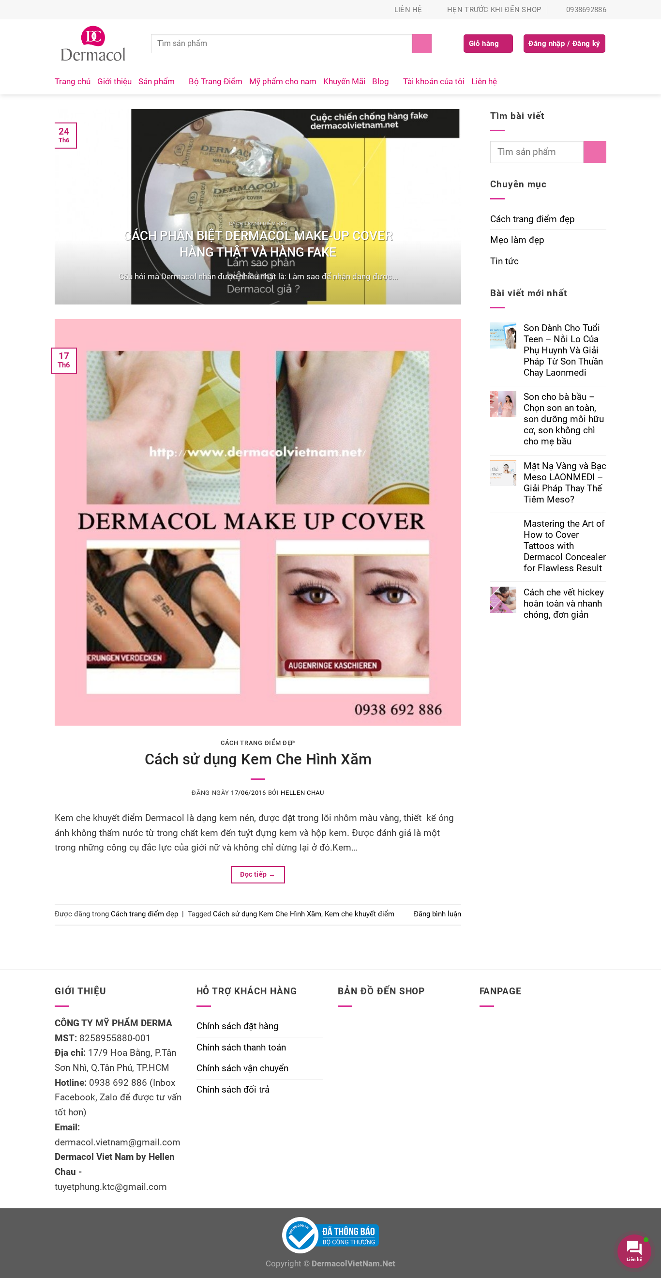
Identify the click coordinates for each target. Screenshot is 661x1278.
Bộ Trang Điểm (215, 81)
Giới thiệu (114, 81)
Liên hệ (484, 81)
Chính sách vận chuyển (242, 1068)
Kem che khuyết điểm (359, 914)
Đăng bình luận (437, 914)
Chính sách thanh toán (241, 1047)
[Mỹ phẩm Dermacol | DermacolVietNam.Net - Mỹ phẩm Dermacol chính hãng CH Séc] (95, 43)
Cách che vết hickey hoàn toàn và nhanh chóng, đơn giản (564, 603)
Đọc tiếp (257, 874)
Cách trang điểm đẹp (258, 742)
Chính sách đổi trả (233, 1089)
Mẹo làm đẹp (517, 239)
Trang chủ (72, 81)
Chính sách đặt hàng (237, 1026)
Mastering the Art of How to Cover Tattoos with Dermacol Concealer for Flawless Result (565, 546)
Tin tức (504, 261)
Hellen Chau (302, 792)
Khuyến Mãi (344, 81)
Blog (380, 81)
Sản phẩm (156, 81)
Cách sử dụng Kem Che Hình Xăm (258, 759)
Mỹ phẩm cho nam (282, 81)
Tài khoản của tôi (434, 81)
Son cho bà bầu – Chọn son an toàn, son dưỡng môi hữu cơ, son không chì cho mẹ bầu (564, 419)
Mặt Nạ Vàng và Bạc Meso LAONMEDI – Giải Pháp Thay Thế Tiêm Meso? (565, 482)
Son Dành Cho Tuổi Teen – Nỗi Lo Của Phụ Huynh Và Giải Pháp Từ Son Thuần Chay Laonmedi (563, 350)
